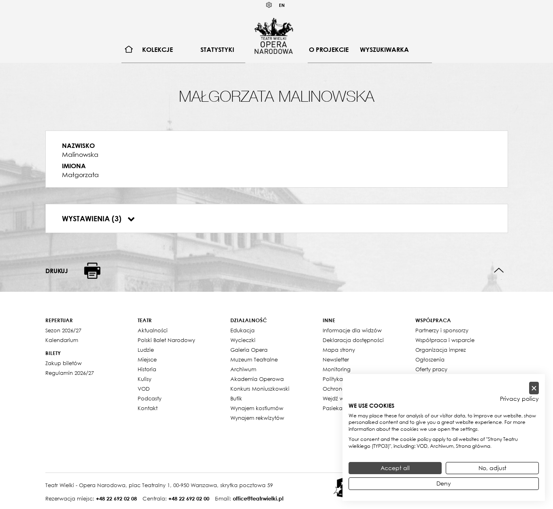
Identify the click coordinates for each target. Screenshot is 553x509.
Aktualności (153, 330)
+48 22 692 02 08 (116, 498)
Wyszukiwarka (384, 49)
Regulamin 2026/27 (69, 373)
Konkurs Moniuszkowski (259, 388)
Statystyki (217, 49)
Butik (236, 398)
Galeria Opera (249, 349)
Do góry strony (499, 270)
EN (282, 5)
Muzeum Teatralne (254, 359)
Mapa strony (339, 349)
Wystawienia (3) (92, 218)
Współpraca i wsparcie (444, 340)
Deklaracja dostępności (353, 340)
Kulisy (144, 379)
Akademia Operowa (257, 379)
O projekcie (329, 49)
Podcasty (150, 398)
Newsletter (336, 359)
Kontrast (269, 5)
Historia (147, 369)
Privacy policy (519, 399)
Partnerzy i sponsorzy (441, 330)
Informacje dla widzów (352, 330)
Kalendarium (61, 340)
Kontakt (147, 408)
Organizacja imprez (440, 349)
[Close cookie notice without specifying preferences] (534, 388)
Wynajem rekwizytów (257, 418)
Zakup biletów (63, 363)
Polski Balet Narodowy (166, 340)
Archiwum (243, 369)
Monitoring (337, 369)
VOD (144, 388)
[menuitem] (128, 49)
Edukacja (242, 330)
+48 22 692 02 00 (188, 498)
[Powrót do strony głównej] (273, 35)
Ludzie (146, 349)
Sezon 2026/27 (63, 330)
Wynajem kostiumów (256, 408)
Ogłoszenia (430, 359)
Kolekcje (157, 49)
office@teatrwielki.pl (258, 498)
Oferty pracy (431, 369)
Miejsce (147, 359)
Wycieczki (242, 340)
